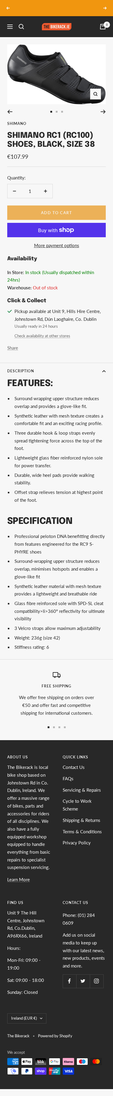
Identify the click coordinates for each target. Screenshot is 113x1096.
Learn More (18, 879)
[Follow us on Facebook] (69, 981)
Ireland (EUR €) (24, 1018)
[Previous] (9, 112)
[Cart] (103, 26)
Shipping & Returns (81, 820)
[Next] (103, 112)
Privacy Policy (77, 842)
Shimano (17, 123)
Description (20, 371)
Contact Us (74, 767)
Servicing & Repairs (82, 790)
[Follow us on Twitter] (83, 981)
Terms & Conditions (82, 831)
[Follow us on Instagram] (96, 981)
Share (12, 347)
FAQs (68, 778)
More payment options (56, 245)
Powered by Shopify (55, 1035)
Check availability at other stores (42, 335)
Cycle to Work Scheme (77, 804)
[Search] (21, 26)
